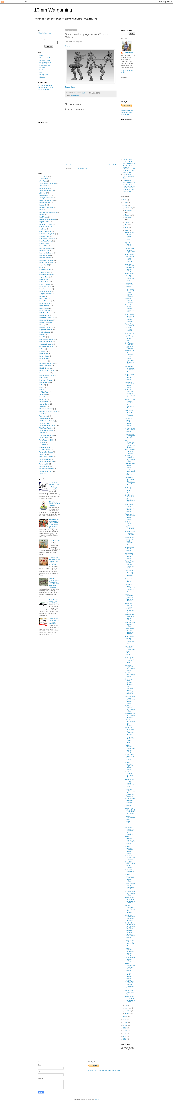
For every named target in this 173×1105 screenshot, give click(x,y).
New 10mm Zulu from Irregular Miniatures (130, 715)
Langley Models (44, 303)
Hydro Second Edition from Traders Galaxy (129, 617)
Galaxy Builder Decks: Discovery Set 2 (128, 176)
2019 (125, 205)
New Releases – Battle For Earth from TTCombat (130, 345)
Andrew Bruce (128, 52)
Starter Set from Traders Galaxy (130, 624)
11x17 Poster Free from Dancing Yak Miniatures (130, 573)
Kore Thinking (43, 298)
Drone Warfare (127, 180)
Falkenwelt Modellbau (46, 260)
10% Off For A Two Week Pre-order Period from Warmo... (129, 984)
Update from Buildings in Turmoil (129, 992)
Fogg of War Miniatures (46, 262)
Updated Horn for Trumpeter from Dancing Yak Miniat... (130, 925)
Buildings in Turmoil (45, 224)
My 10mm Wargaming (45, 85)
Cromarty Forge (44, 236)
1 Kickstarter (43, 176)
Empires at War (44, 250)
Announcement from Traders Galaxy (130, 429)
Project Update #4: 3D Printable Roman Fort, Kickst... (129, 308)
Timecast (42, 433)
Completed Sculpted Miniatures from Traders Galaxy (130, 934)
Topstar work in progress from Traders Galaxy (130, 516)
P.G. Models (43, 351)
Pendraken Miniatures (46, 363)
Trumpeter (42, 442)
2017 (125, 1020)
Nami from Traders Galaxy (128, 244)
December (128, 208)
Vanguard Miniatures (46, 452)
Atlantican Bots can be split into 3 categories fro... (129, 541)
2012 (125, 1033)
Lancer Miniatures (45, 301)
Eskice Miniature (44, 255)
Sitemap (42, 77)
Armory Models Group (46, 198)
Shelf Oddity (43, 399)
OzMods (42, 349)
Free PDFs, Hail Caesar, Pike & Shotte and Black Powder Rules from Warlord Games (54, 524)
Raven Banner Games (46, 375)
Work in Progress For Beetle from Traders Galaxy (130, 967)
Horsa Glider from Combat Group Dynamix (130, 864)
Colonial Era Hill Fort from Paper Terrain (130, 250)
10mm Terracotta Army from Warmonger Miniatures (129, 597)
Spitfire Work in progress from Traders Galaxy (130, 757)
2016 (125, 1022)
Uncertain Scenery (45, 447)
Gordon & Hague (44, 272)
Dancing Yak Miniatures (47, 238)
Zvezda (41, 473)
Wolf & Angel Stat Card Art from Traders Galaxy (130, 458)
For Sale (42, 67)
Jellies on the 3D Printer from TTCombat (129, 413)
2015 (125, 1025)
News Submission (45, 65)
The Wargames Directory (46, 87)
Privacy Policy (43, 75)
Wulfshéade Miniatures (46, 469)
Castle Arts (42, 229)
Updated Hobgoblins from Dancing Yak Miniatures (130, 909)
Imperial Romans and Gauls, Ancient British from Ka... (130, 820)
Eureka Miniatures (45, 258)
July (126, 225)
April (126, 1005)
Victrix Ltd (42, 454)
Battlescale (42, 205)
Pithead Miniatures (45, 366)
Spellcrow (42, 406)
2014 (125, 1028)
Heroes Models (44, 282)
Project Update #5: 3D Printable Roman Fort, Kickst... (129, 277)
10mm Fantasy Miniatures (47, 183)
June (127, 228)
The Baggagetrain (45, 418)
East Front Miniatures (44, 89)
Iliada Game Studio (45, 289)
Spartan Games (44, 404)
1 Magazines (43, 179)
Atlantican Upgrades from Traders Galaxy (130, 667)
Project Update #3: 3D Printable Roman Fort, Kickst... (129, 564)
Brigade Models (44, 222)
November (128, 210)
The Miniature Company (47, 421)
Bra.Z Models (43, 217)
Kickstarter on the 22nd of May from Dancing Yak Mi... (130, 481)
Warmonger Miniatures (46, 461)
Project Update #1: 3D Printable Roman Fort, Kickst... (129, 783)
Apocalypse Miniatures (46, 191)
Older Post (112, 165)
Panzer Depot (43, 354)
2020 (125, 203)
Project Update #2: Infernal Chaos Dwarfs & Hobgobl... (129, 318)
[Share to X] (94, 93)
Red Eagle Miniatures (46, 380)
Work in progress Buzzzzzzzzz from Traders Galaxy (130, 840)
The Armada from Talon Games (129, 284)
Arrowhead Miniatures (46, 200)
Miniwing (42, 325)
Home (91, 165)
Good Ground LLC (45, 270)
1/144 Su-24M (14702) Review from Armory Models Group (130, 650)
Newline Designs (44, 332)
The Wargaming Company (47, 425)
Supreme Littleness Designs (48, 411)
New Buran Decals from (129, 870)
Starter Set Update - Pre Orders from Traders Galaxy (130, 267)
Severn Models (44, 397)
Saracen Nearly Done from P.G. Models (130, 533)
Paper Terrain (43, 358)
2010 (125, 1039)
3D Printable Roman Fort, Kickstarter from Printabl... (129, 830)
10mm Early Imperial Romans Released (54, 503)
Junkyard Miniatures (45, 294)
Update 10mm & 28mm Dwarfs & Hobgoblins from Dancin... (130, 810)
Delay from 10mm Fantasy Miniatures (129, 681)
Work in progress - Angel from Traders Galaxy (129, 766)
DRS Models (43, 246)
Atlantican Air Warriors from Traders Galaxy (130, 555)
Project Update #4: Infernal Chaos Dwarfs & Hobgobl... (129, 258)
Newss (41, 334)
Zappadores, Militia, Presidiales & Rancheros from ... (130, 588)
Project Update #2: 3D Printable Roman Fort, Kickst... (129, 640)
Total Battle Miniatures (46, 435)
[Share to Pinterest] (99, 93)
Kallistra (42, 296)
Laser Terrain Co (44, 310)
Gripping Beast (44, 277)
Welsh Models (43, 464)
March (127, 1008)
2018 (125, 1017)
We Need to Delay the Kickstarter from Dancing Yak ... (130, 393)
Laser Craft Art (43, 308)
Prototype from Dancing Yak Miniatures (130, 435)
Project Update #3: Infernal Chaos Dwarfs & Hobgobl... (129, 293)
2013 (125, 1031)
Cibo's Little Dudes (45, 231)
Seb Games (43, 394)
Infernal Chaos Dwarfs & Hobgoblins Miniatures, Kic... (129, 360)
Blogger (96, 1099)
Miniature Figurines (45, 322)
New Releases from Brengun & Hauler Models (130, 659)
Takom (41, 413)
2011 (125, 1036)
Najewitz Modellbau (45, 330)
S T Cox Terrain (44, 392)
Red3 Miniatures (44, 382)
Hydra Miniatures (44, 284)
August (127, 222)
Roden (41, 389)
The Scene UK (44, 423)
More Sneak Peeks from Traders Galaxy (129, 384)
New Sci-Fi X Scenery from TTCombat (130, 857)
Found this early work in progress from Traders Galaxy (130, 700)
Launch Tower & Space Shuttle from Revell (130, 886)
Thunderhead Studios (46, 430)
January (128, 1013)
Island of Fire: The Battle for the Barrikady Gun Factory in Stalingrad (54, 561)
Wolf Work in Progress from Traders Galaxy (130, 708)
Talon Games (43, 416)
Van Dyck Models (44, 449)
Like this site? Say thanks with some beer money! (127, 112)
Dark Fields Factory (45, 241)
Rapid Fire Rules (54, 540)
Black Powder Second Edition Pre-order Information (54, 621)
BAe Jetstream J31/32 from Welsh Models (53, 601)
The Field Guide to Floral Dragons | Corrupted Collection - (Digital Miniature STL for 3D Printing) (129, 168)
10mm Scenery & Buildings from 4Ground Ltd (130, 942)
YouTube (42, 70)
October (127, 215)
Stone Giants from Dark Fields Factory (129, 489)
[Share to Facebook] (97, 93)
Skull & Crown (43, 401)
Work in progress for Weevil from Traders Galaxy (129, 878)
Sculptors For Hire (45, 60)
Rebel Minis (43, 377)
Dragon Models (44, 243)
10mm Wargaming (53, 9)
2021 (125, 200)
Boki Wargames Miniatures (48, 212)
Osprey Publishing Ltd (46, 346)
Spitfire (67, 46)
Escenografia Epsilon (46, 253)
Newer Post (69, 165)
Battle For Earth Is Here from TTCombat (130, 451)
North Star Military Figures (47, 339)
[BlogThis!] (92, 93)
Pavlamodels (43, 361)
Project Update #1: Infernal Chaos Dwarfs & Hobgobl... (129, 327)
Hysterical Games (45, 286)
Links (41, 72)
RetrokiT (42, 385)
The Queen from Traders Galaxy (130, 959)
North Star (42, 337)
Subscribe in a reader (44, 33)
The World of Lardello (46, 428)
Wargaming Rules (45, 63)
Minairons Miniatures (46, 320)
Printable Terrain (44, 373)
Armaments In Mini (45, 195)
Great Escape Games (46, 274)
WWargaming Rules (45, 471)
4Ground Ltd (43, 186)
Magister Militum (44, 315)
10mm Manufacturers (46, 58)
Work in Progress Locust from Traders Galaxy (129, 951)
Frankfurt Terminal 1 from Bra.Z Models (129, 774)
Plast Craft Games (45, 368)
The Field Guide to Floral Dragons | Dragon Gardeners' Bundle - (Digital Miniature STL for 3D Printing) (129, 187)
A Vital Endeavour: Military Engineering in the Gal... (129, 690)
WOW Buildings (44, 466)
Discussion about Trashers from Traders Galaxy (130, 422)
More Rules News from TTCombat (129, 300)
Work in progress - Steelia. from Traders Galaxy (130, 748)
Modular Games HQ (45, 327)
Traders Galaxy (70, 87)
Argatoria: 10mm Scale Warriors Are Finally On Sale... (130, 337)
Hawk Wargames (44, 279)
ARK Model (43, 193)
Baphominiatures (44, 203)
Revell (41, 387)
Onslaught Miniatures (46, 344)
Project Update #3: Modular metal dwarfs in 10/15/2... (130, 999)
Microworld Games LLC (46, 318)
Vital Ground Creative (46, 457)
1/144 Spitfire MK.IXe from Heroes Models (129, 739)
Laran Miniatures (44, 306)
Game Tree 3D (44, 265)
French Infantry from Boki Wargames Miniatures (129, 631)
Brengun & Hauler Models (47, 219)
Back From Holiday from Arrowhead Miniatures (130, 917)
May (126, 230)
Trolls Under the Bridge (46, 440)
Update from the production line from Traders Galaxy (130, 802)
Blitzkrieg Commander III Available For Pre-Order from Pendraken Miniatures (54, 583)
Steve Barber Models (46, 409)
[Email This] (90, 93)
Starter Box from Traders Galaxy (130, 465)
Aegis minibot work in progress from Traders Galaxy (130, 508)
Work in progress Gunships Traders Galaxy (129, 850)
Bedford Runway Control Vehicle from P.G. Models (129, 525)
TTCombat (42, 445)
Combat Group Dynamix (47, 234)
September (128, 218)
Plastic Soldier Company (47, 370)
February (128, 1011)
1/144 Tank (42, 181)
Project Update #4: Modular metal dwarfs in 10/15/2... (130, 900)
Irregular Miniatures (45, 291)
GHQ (41, 267)
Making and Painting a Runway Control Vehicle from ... (129, 608)
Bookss (41, 214)
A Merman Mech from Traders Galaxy (130, 893)
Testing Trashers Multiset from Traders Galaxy (130, 377)
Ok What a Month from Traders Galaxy (129, 976)
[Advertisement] (49, 106)
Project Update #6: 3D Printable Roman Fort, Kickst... (129, 236)
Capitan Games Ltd (45, 226)
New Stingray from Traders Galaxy (130, 674)
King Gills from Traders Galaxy (129, 548)
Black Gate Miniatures (46, 207)
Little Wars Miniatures (46, 313)
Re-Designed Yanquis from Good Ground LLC (130, 369)
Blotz (41, 210)
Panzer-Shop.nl (44, 356)
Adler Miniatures (44, 188)
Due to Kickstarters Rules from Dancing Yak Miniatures (130, 443)
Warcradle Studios (45, 459)
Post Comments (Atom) (81, 168)
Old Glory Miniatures (45, 342)
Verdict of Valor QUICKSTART (128, 160)
